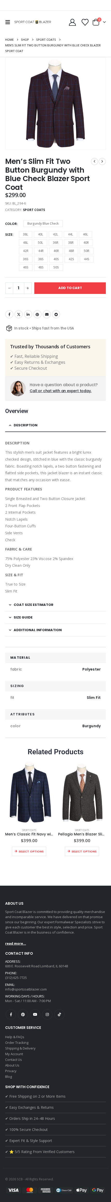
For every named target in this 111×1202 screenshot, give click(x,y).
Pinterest (37, 314)
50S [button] (56, 267)
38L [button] (25, 234)
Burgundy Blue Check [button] (43, 223)
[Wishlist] (85, 22)
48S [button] (41, 267)
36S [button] (25, 259)
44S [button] (86, 259)
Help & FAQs (14, 1037)
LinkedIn (28, 314)
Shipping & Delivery (20, 1048)
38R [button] (71, 242)
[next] (102, 161)
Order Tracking (16, 1042)
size (8, 234)
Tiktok (59, 1014)
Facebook (9, 314)
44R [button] (41, 251)
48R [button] (71, 251)
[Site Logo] (33, 22)
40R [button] (86, 242)
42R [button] (25, 251)
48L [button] (25, 242)
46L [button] (85, 234)
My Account (14, 1054)
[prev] (94, 161)
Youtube (35, 1014)
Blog (8, 1076)
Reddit (56, 314)
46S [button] (25, 267)
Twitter (18, 314)
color (11, 223)
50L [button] (40, 242)
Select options (31, 851)
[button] (9, 22)
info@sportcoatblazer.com (26, 989)
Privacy (11, 1071)
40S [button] (56, 259)
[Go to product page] (29, 792)
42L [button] (55, 234)
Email (47, 314)
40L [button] (40, 234)
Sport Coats (34, 210)
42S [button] (71, 259)
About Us (12, 1065)
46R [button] (56, 251)
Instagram (47, 1014)
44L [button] (70, 234)
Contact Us (13, 1059)
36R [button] (55, 242)
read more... (15, 943)
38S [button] (41, 259)
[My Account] (72, 22)
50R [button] (86, 251)
